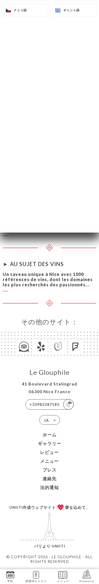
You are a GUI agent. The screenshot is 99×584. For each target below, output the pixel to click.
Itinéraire (86, 581)
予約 (10, 581)
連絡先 (50, 478)
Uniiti (58, 546)
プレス (50, 469)
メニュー (49, 460)
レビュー (49, 452)
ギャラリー (49, 443)
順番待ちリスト (36, 581)
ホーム (50, 434)
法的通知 (49, 487)
